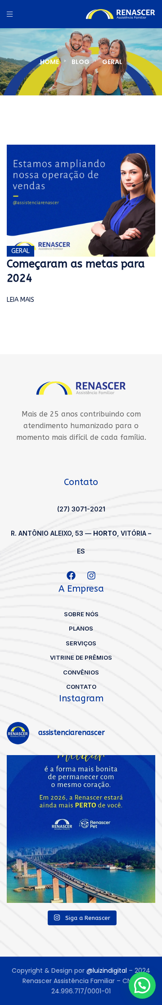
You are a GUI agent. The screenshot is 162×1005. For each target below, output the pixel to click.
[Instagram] (91, 575)
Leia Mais (20, 300)
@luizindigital (106, 970)
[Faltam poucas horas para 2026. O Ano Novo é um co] (81, 829)
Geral (20, 251)
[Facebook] (71, 575)
